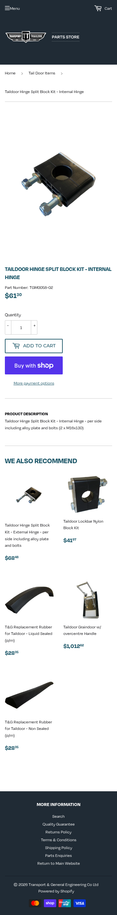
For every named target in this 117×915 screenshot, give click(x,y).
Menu (15, 8)
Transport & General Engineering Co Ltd (63, 884)
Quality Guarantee (59, 824)
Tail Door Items (42, 72)
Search (58, 816)
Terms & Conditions (58, 839)
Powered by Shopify (56, 890)
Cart (108, 8)
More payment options (34, 383)
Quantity (13, 315)
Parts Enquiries (58, 855)
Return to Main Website (58, 863)
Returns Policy (59, 831)
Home (10, 72)
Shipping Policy (58, 847)
